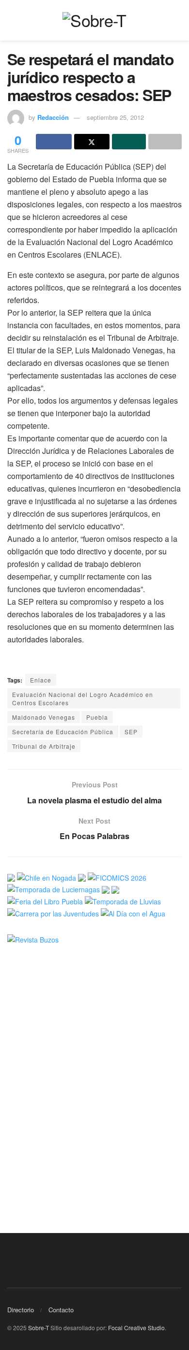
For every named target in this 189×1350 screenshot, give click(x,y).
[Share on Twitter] (92, 141)
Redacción (53, 117)
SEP (131, 731)
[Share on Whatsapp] (129, 141)
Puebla (97, 717)
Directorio (20, 1309)
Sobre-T (38, 1327)
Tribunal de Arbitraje (44, 746)
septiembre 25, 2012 (115, 117)
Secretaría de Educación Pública (62, 731)
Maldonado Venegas (43, 717)
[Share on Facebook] (54, 141)
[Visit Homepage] (94, 20)
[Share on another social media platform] (165, 141)
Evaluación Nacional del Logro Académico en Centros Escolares (82, 698)
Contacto (61, 1309)
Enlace (40, 680)
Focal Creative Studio (136, 1327)
